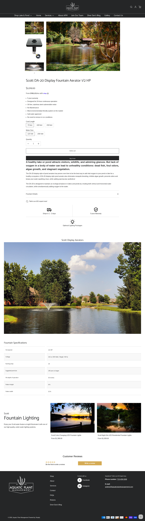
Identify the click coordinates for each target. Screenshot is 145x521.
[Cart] (139, 7)
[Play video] (72, 288)
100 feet (39, 125)
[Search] (130, 7)
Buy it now (72, 159)
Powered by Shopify (34, 517)
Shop (52, 476)
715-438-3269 (122, 479)
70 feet (30, 125)
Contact (52, 490)
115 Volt (30, 134)
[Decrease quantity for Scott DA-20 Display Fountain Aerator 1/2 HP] (28, 143)
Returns (53, 500)
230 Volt (40, 134)
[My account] (134, 7)
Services (53, 486)
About (52, 481)
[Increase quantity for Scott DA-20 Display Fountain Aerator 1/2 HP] (38, 143)
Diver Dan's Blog (56, 505)
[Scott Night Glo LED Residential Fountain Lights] (119, 417)
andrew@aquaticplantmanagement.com (119, 487)
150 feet (49, 125)
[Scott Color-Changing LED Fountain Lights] (72, 417)
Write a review (90, 463)
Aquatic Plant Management (20, 517)
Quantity (29, 139)
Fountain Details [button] (31, 194)
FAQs (52, 495)
